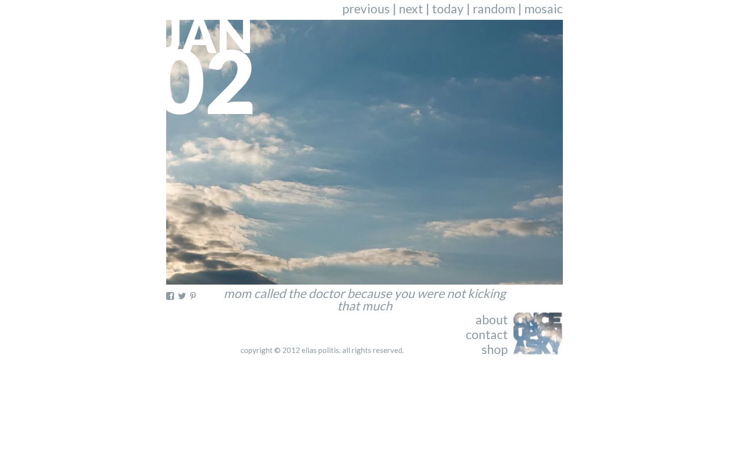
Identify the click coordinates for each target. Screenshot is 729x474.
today (448, 8)
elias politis (320, 350)
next (411, 8)
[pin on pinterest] (193, 296)
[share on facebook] (170, 296)
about (492, 319)
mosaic (543, 8)
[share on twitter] (182, 296)
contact (487, 334)
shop (495, 349)
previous (366, 8)
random (494, 8)
